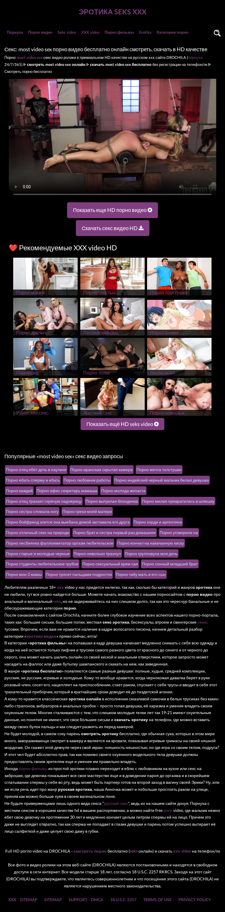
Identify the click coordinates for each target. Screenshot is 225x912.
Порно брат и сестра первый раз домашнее (114, 532)
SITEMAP (29, 899)
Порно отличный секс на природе (37, 532)
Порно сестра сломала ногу (32, 511)
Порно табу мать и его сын (141, 574)
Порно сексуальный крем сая (110, 563)
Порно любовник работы (87, 480)
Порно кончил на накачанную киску (150, 542)
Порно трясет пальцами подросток (79, 574)
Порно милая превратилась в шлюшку (178, 501)
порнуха (195, 57)
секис (202, 622)
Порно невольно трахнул (97, 553)
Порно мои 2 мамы (24, 574)
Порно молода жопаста (123, 490)
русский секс (116, 803)
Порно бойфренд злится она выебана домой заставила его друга (68, 521)
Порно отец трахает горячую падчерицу (44, 501)
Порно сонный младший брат (170, 563)
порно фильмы (33, 768)
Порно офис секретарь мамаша (67, 490)
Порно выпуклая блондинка (112, 501)
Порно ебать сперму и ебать (33, 480)
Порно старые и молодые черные (38, 553)
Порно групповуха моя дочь (151, 553)
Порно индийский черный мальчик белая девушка (161, 480)
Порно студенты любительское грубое (42, 563)
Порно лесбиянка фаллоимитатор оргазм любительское (59, 542)
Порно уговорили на (179, 532)
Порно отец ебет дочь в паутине (36, 469)
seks (57, 601)
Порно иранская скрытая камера (101, 469)
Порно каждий (19, 490)
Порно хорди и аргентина (158, 521)
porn (167, 810)
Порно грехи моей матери (87, 511)
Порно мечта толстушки (159, 469)
